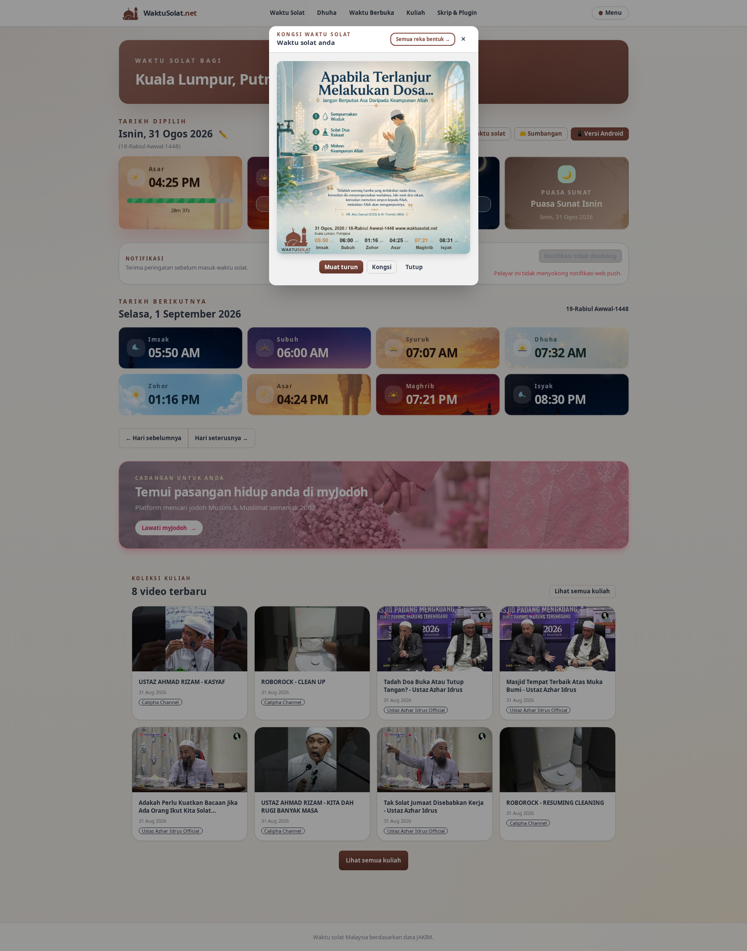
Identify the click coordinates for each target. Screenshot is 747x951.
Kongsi (382, 267)
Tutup (414, 267)
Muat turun (341, 267)
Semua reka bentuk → (423, 39)
